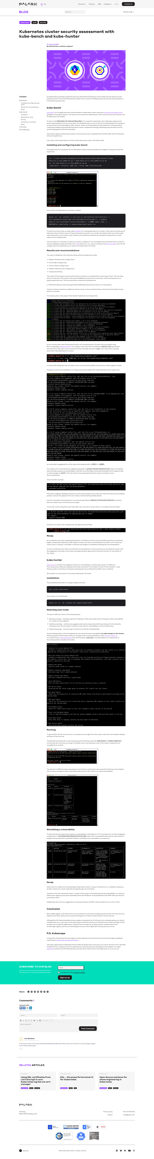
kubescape (50, 949)
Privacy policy (108, 1111)
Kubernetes (25, 22)
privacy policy (79, 972)
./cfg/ (77, 244)
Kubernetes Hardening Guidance (67, 940)
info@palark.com (129, 1115)
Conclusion (23, 127)
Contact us (128, 4)
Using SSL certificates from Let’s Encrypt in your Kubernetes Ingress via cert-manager (36, 1080)
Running (23, 119)
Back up (25, 1151)
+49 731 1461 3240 (129, 1111)
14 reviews (103, 1127)
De (45, 4)
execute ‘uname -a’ (111, 635)
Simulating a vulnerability (28, 122)
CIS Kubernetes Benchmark (113, 112)
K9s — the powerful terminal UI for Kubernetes (76, 1078)
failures (116, 1088)
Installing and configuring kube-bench (30, 103)
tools (34, 22)
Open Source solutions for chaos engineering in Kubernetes (113, 1079)
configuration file (65, 346)
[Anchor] (63, 107)
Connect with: (24, 1005)
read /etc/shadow (66, 637)
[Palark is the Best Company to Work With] (87, 1127)
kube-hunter (23, 112)
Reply (21, 1049)
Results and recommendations (30, 107)
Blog (116, 4)
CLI (75, 1088)
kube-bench (23, 100)
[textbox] (58, 1027)
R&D (99, 4)
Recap (23, 109)
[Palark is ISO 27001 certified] (64, 1136)
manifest (78, 231)
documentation (111, 244)
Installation (24, 114)
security (43, 22)
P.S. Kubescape (24, 129)
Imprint (110, 1115)
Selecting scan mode (27, 117)
